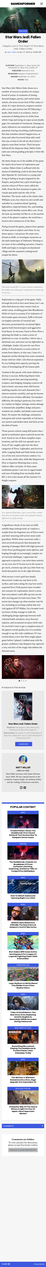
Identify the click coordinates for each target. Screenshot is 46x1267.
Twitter (25, 787)
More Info (23, 744)
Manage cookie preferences (23, 1150)
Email (21, 787)
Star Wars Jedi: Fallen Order (23, 723)
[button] (42, 657)
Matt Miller (11, 52)
